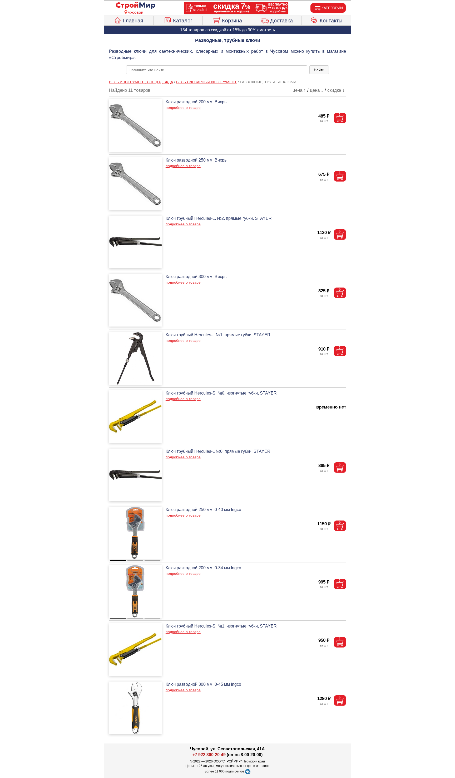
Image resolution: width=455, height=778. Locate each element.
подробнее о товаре (183, 107)
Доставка (281, 20)
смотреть (266, 30)
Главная (133, 20)
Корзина (232, 20)
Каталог (182, 20)
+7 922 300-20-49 (209, 754)
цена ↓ (316, 90)
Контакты (331, 20)
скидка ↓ (336, 90)
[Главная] (135, 6)
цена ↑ (299, 90)
